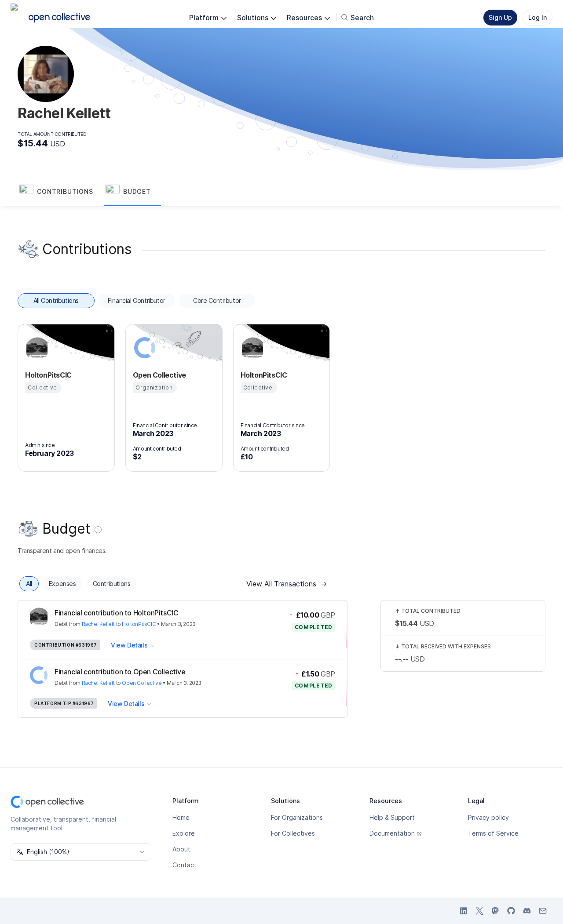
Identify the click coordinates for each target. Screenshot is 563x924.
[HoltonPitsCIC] (35, 347)
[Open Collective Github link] (511, 911)
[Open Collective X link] (479, 911)
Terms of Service (493, 833)
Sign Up (500, 17)
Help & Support (392, 817)
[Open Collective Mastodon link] (495, 911)
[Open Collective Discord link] (527, 911)
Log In (537, 17)
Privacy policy (488, 817)
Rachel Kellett (98, 624)
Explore (183, 833)
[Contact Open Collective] (543, 911)
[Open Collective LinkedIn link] (463, 911)
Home (181, 817)
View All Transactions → (286, 583)
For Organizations (297, 817)
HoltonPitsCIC (139, 624)
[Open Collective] (143, 347)
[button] (61, 192)
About (181, 849)
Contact (184, 865)
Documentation (392, 833)
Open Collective (141, 683)
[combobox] (81, 852)
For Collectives (293, 833)
